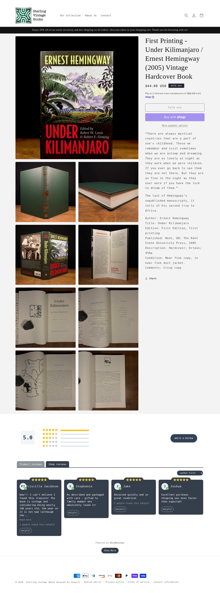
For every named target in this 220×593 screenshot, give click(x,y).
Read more (25, 520)
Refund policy (93, 582)
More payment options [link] (175, 125)
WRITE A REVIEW (184, 438)
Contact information (166, 582)
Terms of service (138, 582)
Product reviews (31, 464)
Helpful (25, 530)
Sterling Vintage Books (40, 582)
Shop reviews (57, 464)
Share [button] (153, 278)
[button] (186, 15)
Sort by (170, 473)
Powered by (110, 543)
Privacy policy (115, 582)
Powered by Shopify (68, 582)
